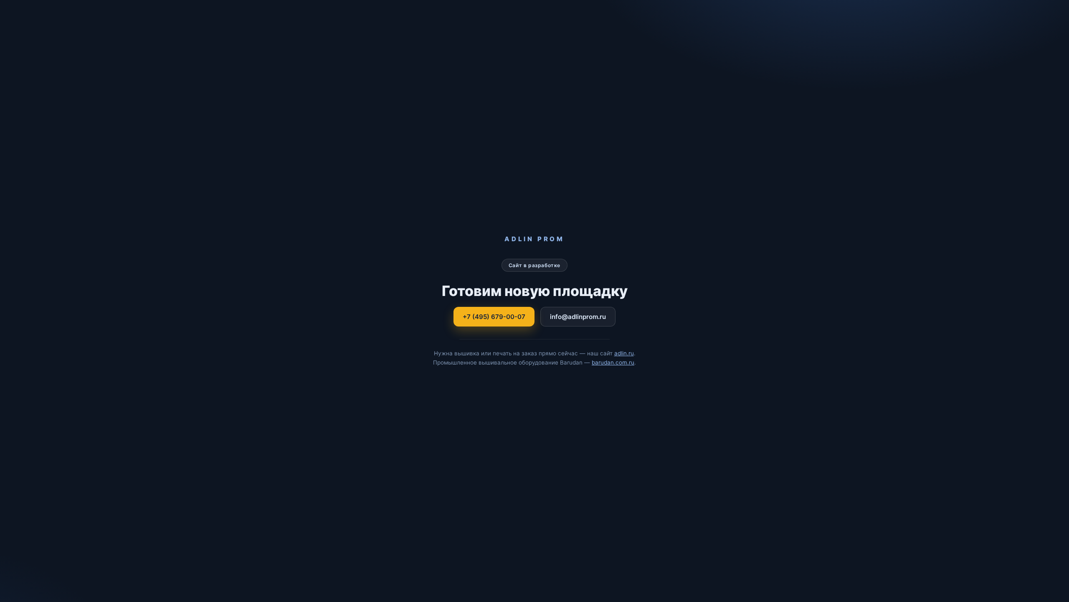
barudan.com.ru (613, 362)
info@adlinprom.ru (578, 317)
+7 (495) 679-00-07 (494, 317)
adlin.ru (624, 353)
